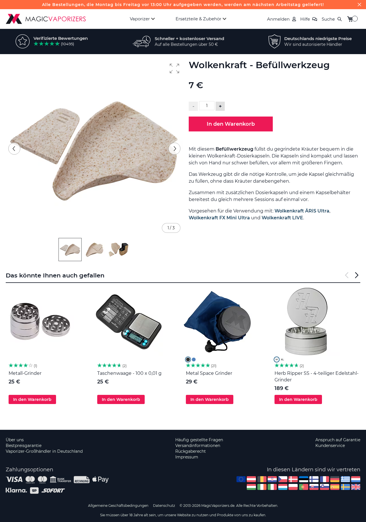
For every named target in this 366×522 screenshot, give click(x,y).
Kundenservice (330, 445)
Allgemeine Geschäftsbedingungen (118, 505)
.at (251, 479)
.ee (303, 479)
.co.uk (355, 487)
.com (241, 479)
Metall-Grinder (25, 373)
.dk (293, 479)
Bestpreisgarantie (23, 445)
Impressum (186, 457)
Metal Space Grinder (209, 373)
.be (261, 479)
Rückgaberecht (190, 451)
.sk (314, 487)
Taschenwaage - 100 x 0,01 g (129, 373)
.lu (282, 487)
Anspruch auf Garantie (337, 439)
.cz (282, 479)
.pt (303, 487)
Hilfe (305, 19)
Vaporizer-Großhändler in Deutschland (44, 451)
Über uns (15, 439)
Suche (328, 19)
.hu (251, 487)
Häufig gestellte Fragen (199, 439)
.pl (293, 487)
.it (272, 487)
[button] (174, 68)
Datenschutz (164, 505)
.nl (355, 479)
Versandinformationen (197, 445)
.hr (272, 479)
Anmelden (278, 19)
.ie (261, 487)
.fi (314, 479)
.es (334, 487)
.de (334, 479)
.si (324, 487)
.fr (324, 479)
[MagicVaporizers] (46, 19)
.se (345, 487)
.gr (345, 479)
